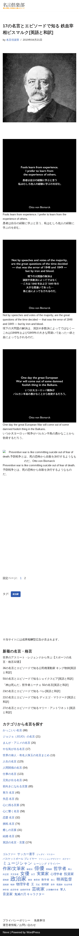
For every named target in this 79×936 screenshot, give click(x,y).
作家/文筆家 (14, 868)
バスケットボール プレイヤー (20, 858)
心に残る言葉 (11, 805)
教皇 (30, 880)
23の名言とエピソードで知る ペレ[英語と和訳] (31, 691)
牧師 (12, 884)
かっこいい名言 (12, 730)
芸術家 (38, 889)
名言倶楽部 (12, 39)
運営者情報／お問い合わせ (19, 924)
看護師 (59, 884)
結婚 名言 (9, 836)
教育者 (37, 880)
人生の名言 (10, 761)
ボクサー (66, 859)
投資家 (69, 874)
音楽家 (8, 894)
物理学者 (22, 884)
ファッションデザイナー (50, 859)
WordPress (33, 932)
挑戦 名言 (9, 823)
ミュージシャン (17, 863)
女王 (33, 874)
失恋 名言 (9, 798)
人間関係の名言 (12, 767)
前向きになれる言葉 (15, 786)
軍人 (63, 889)
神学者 (6, 890)
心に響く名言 (11, 811)
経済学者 (14, 890)
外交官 (6, 874)
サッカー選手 (26, 854)
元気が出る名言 (12, 780)
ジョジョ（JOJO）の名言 (19, 736)
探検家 (6, 880)
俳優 (39, 868)
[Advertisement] (39, 525)
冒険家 (49, 869)
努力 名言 (9, 792)
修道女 (30, 869)
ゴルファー (9, 854)
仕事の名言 (10, 773)
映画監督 (64, 879)
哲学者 (60, 868)
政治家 (16, 594)
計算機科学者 (52, 890)
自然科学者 (25, 890)
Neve (6, 932)
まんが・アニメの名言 (16, 742)
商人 (70, 869)
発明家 (45, 884)
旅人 (53, 880)
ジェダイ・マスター (46, 854)
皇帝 (53, 884)
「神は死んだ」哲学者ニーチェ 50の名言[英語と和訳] (36, 684)
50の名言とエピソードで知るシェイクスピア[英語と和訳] (38, 678)
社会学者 (68, 884)
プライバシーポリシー (16, 920)
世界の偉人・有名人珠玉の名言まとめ (26, 755)
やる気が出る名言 (14, 748)
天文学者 (14, 874)
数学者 (45, 879)
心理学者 (56, 874)
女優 (24, 873)
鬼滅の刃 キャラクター (29, 894)
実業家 (43, 874)
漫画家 (6, 884)
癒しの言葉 (10, 829)
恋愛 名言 (9, 817)
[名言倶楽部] (14, 6)
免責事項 (39, 920)
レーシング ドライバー (47, 863)
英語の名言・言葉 (14, 842)
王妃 (38, 884)
